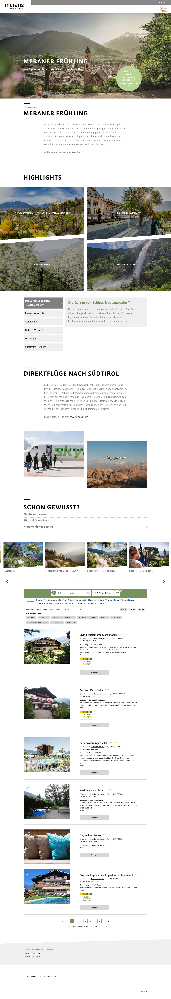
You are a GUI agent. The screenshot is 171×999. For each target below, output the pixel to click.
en (167, 2)
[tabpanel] (23, 557)
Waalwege (30, 338)
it (163, 2)
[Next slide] (163, 581)
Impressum (34, 977)
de (159, 2)
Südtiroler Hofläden (35, 347)
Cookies (26, 977)
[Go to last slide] (7, 581)
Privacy (42, 977)
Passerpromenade (34, 313)
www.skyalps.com (79, 417)
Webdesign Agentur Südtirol (26, 992)
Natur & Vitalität (34, 330)
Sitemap (49, 977)
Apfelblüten (31, 321)
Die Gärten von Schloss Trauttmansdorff (37, 303)
